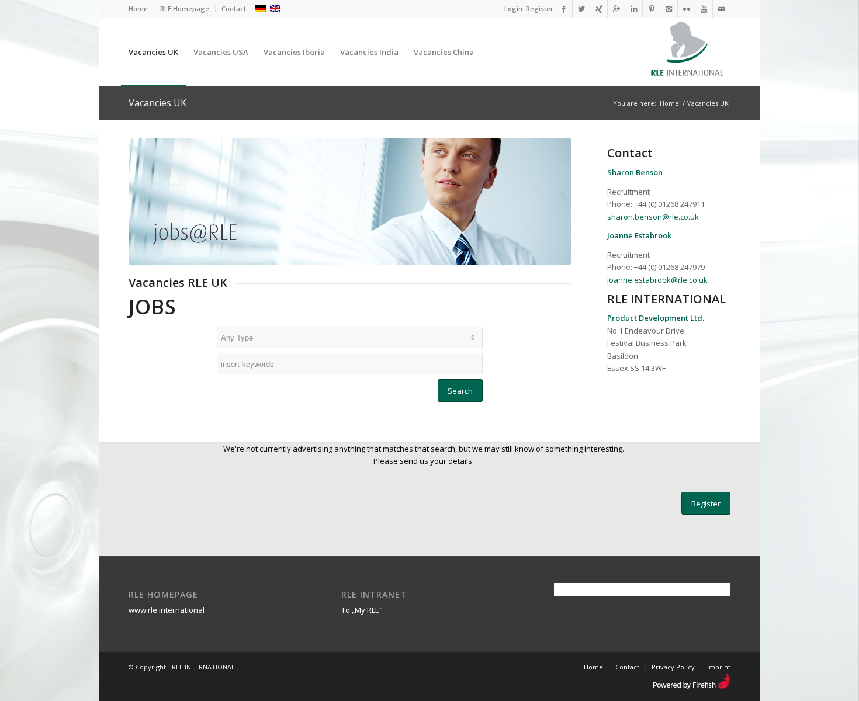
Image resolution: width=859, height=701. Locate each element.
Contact (233, 8)
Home (138, 8)
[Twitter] (581, 9)
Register (539, 8)
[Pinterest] (651, 9)
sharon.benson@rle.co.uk (653, 216)
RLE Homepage (184, 8)
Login (513, 8)
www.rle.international (167, 610)
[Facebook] (563, 9)
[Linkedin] (633, 9)
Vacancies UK (157, 102)
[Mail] (721, 9)
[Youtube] (703, 9)
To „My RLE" (362, 610)
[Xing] (598, 9)
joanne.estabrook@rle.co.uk (657, 280)
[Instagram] (668, 9)
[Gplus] (616, 9)
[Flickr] (686, 9)
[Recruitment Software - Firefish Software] (691, 686)
